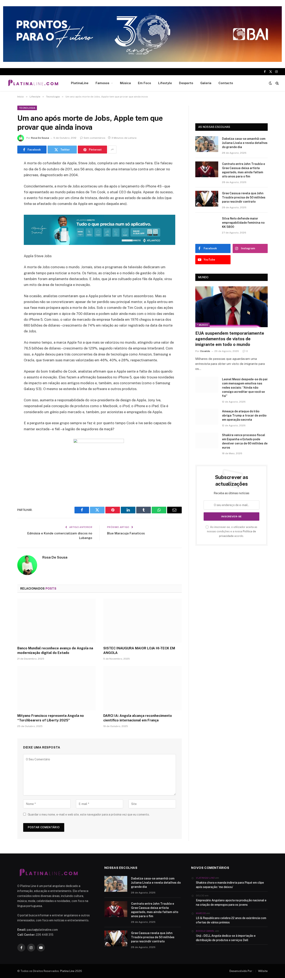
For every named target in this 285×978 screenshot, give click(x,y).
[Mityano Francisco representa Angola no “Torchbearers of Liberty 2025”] (56, 688)
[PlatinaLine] (33, 83)
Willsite (263, 971)
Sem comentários (94, 137)
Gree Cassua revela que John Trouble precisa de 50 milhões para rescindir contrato (243, 197)
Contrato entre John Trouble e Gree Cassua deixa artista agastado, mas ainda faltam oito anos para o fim (243, 170)
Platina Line (67, 971)
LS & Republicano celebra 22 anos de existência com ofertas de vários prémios (231, 920)
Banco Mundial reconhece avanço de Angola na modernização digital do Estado (55, 650)
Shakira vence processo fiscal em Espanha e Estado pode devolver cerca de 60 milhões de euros (244, 441)
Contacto (225, 83)
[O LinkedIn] (6, 195)
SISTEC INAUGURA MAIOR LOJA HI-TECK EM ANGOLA (139, 650)
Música (125, 83)
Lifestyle (165, 83)
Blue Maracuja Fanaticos (126, 533)
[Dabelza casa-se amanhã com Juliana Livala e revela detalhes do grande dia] (206, 144)
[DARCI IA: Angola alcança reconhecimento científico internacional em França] (142, 688)
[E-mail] (6, 216)
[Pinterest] (6, 206)
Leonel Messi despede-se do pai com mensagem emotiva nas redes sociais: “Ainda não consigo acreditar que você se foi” (244, 388)
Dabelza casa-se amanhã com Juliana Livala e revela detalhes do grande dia (244, 143)
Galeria (205, 83)
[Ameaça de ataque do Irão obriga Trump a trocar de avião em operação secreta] (206, 417)
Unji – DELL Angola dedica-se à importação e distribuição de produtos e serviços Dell (226, 938)
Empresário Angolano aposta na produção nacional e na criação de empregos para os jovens (231, 902)
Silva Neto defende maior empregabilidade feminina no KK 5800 (243, 222)
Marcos (201, 913)
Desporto (186, 83)
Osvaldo (205, 351)
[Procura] (277, 83)
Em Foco (144, 83)
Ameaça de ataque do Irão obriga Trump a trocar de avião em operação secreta (244, 415)
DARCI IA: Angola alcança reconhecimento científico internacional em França (137, 718)
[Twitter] (6, 185)
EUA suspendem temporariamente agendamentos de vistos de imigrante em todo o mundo (229, 339)
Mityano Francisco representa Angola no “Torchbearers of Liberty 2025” (50, 718)
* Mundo (202, 325)
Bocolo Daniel (205, 931)
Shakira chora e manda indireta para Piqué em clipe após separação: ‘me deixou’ (230, 885)
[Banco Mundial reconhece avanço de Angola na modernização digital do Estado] (56, 621)
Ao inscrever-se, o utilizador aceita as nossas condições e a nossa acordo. (232, 531)
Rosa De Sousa (40, 137)
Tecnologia (27, 108)
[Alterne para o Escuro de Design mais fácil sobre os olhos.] (270, 83)
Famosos (102, 83)
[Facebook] (6, 174)
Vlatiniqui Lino (205, 878)
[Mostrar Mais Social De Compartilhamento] (112, 149)
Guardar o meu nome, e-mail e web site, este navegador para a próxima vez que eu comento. (89, 814)
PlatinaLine (79, 83)
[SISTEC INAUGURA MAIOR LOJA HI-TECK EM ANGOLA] (142, 621)
